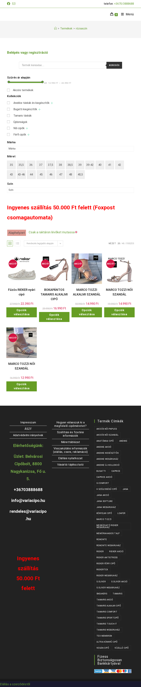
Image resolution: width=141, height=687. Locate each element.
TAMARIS (117, 593)
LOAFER (121, 513)
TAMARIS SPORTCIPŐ (107, 618)
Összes (130, 243)
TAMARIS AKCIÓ (104, 599)
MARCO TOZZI (103, 519)
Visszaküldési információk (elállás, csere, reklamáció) (70, 450)
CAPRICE (115, 471)
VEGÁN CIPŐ (102, 648)
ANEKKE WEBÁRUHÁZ (107, 459)
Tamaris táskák (22, 115)
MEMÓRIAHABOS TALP (108, 533)
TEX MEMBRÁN (104, 636)
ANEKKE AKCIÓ (103, 447)
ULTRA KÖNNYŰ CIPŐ (107, 642)
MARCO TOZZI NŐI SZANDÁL (119, 292)
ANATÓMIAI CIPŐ (105, 441)
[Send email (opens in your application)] (13, 4)
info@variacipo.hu (28, 500)
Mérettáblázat (70, 442)
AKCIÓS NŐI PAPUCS (106, 429)
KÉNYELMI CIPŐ (104, 513)
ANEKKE (123, 441)
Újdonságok (20, 122)
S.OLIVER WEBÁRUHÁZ (108, 587)
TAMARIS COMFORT (106, 612)
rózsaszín (81, 28)
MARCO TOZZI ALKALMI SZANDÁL (87, 292)
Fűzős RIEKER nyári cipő (21, 292)
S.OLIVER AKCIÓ (119, 581)
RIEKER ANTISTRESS (107, 557)
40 (123, 243)
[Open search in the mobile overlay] (70, 65)
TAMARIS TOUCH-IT (106, 624)
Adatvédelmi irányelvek (28, 435)
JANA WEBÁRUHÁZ (106, 507)
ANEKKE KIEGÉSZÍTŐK (107, 453)
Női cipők (19, 128)
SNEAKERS (101, 593)
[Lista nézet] (17, 243)
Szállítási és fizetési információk (70, 434)
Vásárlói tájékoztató (70, 464)
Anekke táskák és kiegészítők (31, 103)
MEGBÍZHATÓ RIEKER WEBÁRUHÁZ (107, 526)
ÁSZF (28, 428)
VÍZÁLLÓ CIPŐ (122, 648)
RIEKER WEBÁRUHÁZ (107, 575)
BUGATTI (101, 471)
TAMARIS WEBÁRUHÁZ (108, 630)
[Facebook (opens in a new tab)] (9, 4)
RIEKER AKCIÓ (116, 551)
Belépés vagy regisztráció (27, 52)
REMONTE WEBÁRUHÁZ (108, 545)
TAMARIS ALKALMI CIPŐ (108, 606)
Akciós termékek (23, 90)
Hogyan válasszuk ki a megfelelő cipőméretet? (70, 424)
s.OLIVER (101, 581)
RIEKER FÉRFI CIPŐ (105, 563)
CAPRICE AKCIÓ (104, 477)
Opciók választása (22, 312)
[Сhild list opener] (52, 103)
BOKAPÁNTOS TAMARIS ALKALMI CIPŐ (54, 294)
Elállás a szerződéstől (15, 684)
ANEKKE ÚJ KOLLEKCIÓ (108, 465)
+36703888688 (28, 489)
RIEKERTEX (102, 569)
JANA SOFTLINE (104, 501)
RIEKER (100, 551)
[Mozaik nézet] (10, 243)
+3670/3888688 (124, 3)
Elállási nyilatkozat (70, 458)
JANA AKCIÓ (102, 495)
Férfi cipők (19, 134)
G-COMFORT (102, 483)
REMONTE (101, 539)
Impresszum (28, 422)
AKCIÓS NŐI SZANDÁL (107, 435)
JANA (125, 489)
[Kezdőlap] (55, 28)
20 (119, 243)
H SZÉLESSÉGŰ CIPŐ (106, 489)
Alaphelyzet (16, 233)
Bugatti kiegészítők (25, 109)
